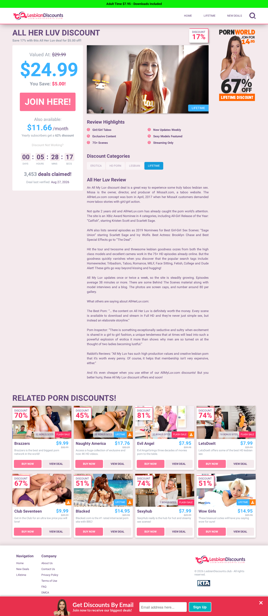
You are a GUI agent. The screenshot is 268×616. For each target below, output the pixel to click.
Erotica (96, 165)
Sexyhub (144, 511)
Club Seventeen (28, 511)
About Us (47, 563)
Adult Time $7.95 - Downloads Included (134, 4)
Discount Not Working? (48, 145)
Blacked (83, 511)
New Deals (234, 15)
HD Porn (115, 165)
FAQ (43, 586)
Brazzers (22, 443)
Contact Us (48, 569)
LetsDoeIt (207, 443)
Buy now (28, 463)
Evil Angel (145, 443)
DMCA (45, 592)
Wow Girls (207, 511)
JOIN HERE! (48, 102)
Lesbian (134, 165)
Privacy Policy (49, 574)
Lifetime (209, 15)
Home (188, 15)
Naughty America (91, 443)
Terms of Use (49, 580)
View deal (56, 463)
